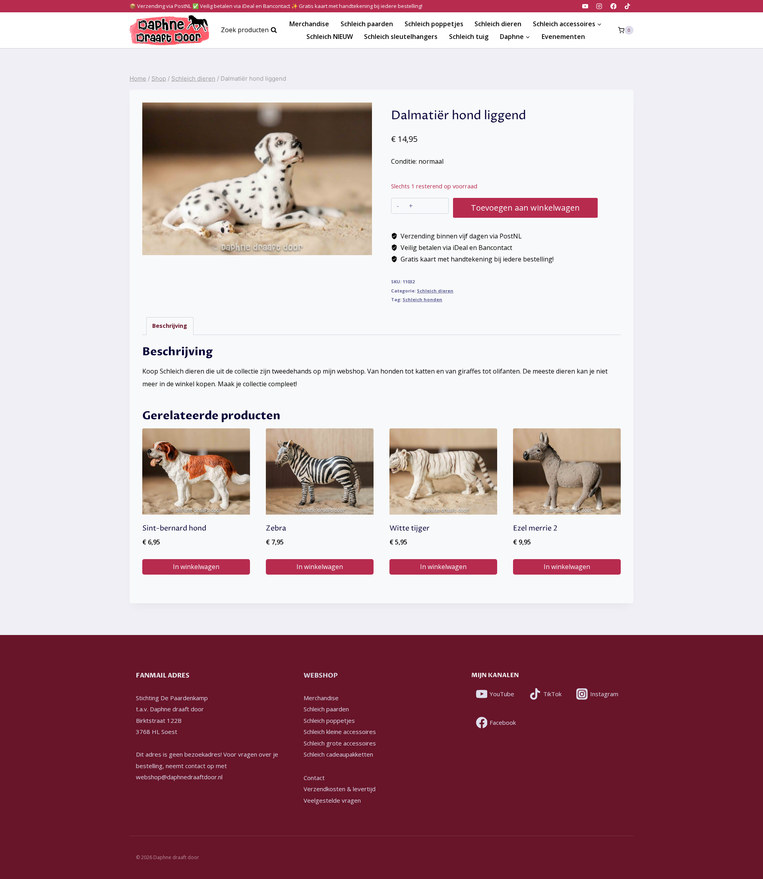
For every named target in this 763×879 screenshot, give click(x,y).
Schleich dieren (497, 23)
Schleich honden (422, 299)
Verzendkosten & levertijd (340, 789)
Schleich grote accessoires (340, 743)
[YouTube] (585, 6)
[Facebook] (613, 6)
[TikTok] (627, 6)
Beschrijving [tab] (169, 325)
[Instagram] (599, 6)
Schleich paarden (367, 23)
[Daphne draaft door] (169, 30)
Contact (314, 778)
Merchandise (309, 23)
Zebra (276, 528)
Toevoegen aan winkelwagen (525, 207)
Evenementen (563, 36)
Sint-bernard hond (174, 528)
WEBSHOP (321, 675)
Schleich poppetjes (434, 23)
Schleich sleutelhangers (401, 36)
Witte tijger (409, 528)
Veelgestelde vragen (332, 800)
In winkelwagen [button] (196, 566)
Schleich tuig (468, 36)
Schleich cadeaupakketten (338, 754)
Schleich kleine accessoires (340, 732)
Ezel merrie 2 (535, 528)
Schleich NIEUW (329, 36)
